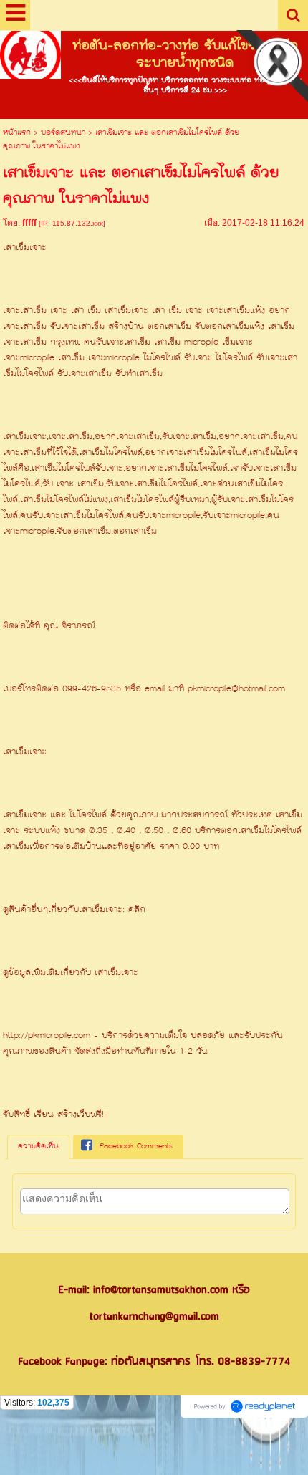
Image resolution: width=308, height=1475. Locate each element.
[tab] (38, 1147)
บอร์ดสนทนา (63, 133)
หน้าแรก (17, 133)
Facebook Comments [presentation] (136, 1146)
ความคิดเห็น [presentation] (38, 1146)
